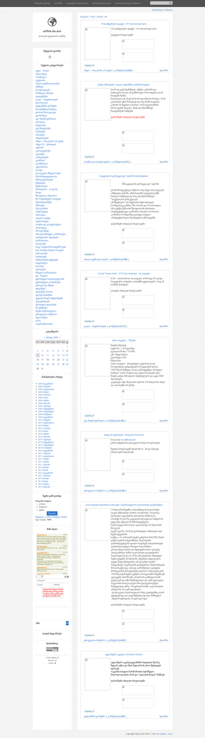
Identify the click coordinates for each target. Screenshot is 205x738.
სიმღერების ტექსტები (47, 259)
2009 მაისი (43, 397)
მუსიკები (40, 205)
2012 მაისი (43, 470)
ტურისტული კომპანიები (48, 282)
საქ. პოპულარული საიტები (50, 250)
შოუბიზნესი (41, 307)
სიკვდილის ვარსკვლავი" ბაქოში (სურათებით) (124, 175)
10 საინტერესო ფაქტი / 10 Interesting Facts (124, 23)
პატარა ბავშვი (43, 218)
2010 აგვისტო (44, 439)
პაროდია (40, 214)
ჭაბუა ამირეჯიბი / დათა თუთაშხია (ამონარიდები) (124, 84)
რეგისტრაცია (158, 9)
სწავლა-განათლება (46, 272)
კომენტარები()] (123, 70)
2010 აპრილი (44, 428)
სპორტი (40, 266)
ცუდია (41, 510)
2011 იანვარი (44, 453)
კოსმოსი (40, 160)
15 (67, 355)
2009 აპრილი (44, 394)
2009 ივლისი (44, 403)
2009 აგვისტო (44, 406)
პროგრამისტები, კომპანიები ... (51, 234)
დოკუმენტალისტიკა (46, 109)
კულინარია (42, 166)
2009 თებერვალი (46, 389)
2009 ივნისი (43, 400)
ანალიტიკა (41, 73)
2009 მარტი (43, 392)
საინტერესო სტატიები (47, 237)
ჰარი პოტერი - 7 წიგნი (124, 340)
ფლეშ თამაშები (44, 294)
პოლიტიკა (41, 227)
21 (63, 359)
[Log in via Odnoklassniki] (59, 57)
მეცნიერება (42, 186)
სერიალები (42, 253)
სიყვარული (42, 262)
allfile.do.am (130, 439)
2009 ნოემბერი (45, 414)
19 (53, 359)
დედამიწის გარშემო (94, 716)
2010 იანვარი (44, 420)
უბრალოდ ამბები (45, 285)
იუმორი (40, 147)
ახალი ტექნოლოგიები (96, 259)
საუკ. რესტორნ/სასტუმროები (51, 246)
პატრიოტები (42, 221)
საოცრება (41, 243)
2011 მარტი (43, 459)
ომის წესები (42, 211)
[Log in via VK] (55, 57)
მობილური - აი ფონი (47, 189)
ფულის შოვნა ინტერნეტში (49, 298)
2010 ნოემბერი (45, 447)
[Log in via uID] (40, 57)
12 (53, 355)
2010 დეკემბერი (45, 450)
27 (58, 364)
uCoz (170, 733)
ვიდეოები (41, 125)
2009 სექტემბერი (46, 408)
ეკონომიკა (41, 115)
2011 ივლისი (44, 464)
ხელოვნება (42, 317)
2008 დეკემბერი (45, 383)
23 (37, 364)
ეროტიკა (40, 121)
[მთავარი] (52, 25)
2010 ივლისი (44, 436)
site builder (161, 733)
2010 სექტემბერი (46, 442)
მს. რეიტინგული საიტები (48, 198)
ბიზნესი (39, 86)
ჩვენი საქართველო (46, 311)
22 (67, 359)
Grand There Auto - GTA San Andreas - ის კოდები (124, 273)
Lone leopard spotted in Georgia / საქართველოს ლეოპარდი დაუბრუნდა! (124, 504)
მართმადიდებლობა (46, 176)
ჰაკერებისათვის (44, 323)
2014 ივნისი (43, 484)
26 (53, 364)
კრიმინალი (42, 163)
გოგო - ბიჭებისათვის (95, 326)
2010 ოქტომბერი (46, 445)
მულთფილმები (44, 202)
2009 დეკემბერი (45, 417)
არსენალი (41, 77)
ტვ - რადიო (42, 275)
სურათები (41, 269)
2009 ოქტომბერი (46, 411)
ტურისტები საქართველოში (50, 278)
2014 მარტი (43, 478)
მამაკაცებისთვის (44, 179)
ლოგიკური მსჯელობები (48, 173)
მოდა (38, 192)
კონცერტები (42, 157)
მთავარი (84, 16)
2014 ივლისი (44, 486)
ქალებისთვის (43, 301)
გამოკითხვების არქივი (56, 516)
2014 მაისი (43, 481)
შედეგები (39, 516)
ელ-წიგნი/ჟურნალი (94, 420)
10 (42, 355)
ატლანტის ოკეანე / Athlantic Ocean (123, 654)
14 (63, 355)
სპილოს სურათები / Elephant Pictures (124, 434)
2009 (92, 16)
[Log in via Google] (50, 57)
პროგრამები (42, 230)
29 (67, 364)
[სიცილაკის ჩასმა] (68, 576)
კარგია (42, 504)
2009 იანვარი (44, 386)
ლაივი (39, 170)
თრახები (40, 134)
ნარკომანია (42, 208)
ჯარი (38, 320)
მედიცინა (40, 182)
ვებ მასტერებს (43, 128)
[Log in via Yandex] (64, 57)
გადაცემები (42, 96)
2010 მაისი (43, 431)
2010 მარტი (43, 425)
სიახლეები (41, 256)
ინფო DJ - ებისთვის (46, 144)
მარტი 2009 (52, 337)
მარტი (100, 16)
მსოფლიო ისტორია (46, 195)
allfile (165, 70)
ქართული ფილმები (46, 304)
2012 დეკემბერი (45, 472)
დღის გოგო (42, 102)
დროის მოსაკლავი (46, 112)
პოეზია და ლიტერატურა (97, 161)
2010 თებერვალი (46, 422)
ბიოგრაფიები (43, 89)
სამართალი (42, 240)
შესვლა (169, 9)
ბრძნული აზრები (44, 93)
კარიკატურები (43, 150)
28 (63, 364)
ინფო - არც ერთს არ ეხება (98, 70)
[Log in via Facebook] (45, 57)
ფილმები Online (44, 291)
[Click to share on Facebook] (95, 65)
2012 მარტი (43, 467)
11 (47, 355)
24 (42, 364)
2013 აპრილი (44, 475)
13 (58, 355)
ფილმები (40, 288)
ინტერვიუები (42, 137)
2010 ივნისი (43, 433)
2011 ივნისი (43, 461)
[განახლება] (65, 576)
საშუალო (43, 507)
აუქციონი (40, 80)
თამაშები (40, 131)
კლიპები (40, 153)
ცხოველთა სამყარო (94, 490)
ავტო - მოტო (42, 70)
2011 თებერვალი (46, 456)
